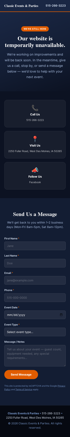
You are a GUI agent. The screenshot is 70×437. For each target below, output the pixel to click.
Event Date (11, 307)
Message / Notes (14, 341)
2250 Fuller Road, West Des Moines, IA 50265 (35, 417)
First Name (11, 238)
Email (8, 272)
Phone (9, 290)
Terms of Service (23, 389)
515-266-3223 (56, 5)
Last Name (11, 255)
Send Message (21, 374)
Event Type (12, 324)
